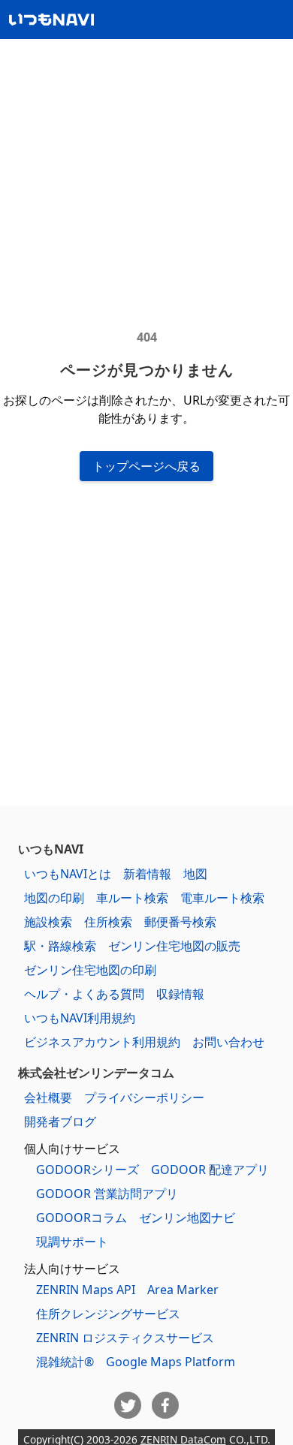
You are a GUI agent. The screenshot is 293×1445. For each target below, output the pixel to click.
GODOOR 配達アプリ (210, 1169)
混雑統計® (65, 1361)
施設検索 (48, 922)
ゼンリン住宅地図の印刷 (90, 970)
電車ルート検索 (222, 898)
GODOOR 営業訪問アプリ (107, 1193)
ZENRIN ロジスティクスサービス (125, 1337)
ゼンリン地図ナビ (187, 1217)
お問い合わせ (228, 1042)
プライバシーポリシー (144, 1097)
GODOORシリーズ (87, 1169)
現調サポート (72, 1241)
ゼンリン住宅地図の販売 (174, 946)
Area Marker (183, 1289)
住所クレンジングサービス (108, 1313)
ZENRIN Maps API (85, 1289)
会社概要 (48, 1097)
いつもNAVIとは (67, 873)
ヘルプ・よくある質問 (84, 994)
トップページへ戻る (146, 466)
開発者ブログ (60, 1121)
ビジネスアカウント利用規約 (102, 1042)
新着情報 (147, 873)
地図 (195, 873)
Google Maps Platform (170, 1361)
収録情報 (180, 994)
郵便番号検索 (180, 922)
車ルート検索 (132, 898)
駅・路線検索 (60, 946)
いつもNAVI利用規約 (79, 1018)
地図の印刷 (54, 898)
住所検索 (108, 922)
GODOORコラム (81, 1217)
